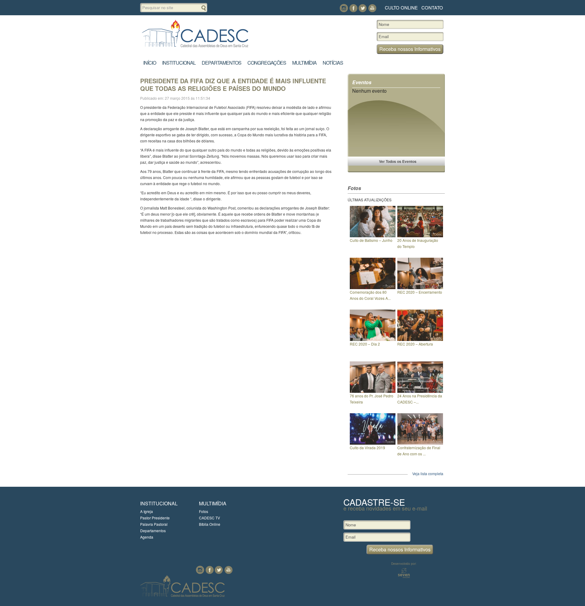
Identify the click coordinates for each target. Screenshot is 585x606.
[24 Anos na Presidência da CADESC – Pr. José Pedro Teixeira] (420, 391)
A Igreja (146, 511)
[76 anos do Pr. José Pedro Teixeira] (372, 391)
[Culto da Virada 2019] (372, 443)
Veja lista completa (427, 473)
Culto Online (401, 7)
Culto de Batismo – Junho (371, 240)
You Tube (372, 8)
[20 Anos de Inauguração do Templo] (420, 235)
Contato (432, 7)
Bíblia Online (209, 524)
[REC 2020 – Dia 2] (372, 339)
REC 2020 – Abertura (415, 343)
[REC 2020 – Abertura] (420, 339)
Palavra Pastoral (154, 524)
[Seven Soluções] (404, 576)
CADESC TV (209, 517)
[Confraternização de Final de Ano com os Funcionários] (420, 443)
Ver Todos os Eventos (398, 161)
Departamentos (221, 62)
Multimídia (304, 62)
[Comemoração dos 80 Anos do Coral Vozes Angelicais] (372, 287)
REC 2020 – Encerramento (419, 292)
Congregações (266, 62)
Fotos (203, 511)
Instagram (344, 8)
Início (149, 62)
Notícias (333, 62)
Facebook (353, 8)
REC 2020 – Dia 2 (365, 343)
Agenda (146, 537)
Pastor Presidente (155, 517)
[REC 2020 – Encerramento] (420, 287)
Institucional (179, 62)
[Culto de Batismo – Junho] (372, 235)
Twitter (363, 8)
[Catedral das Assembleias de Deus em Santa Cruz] (195, 47)
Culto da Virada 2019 (367, 447)
